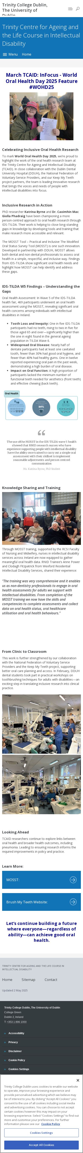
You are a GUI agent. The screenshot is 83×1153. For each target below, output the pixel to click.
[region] (41, 1113)
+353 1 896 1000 (17, 1021)
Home (26, 54)
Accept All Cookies (41, 1145)
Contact (51, 979)
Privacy (13, 1042)
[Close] (78, 1080)
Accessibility (16, 1033)
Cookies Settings (41, 1133)
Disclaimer (15, 1051)
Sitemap (28, 979)
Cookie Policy (16, 1060)
